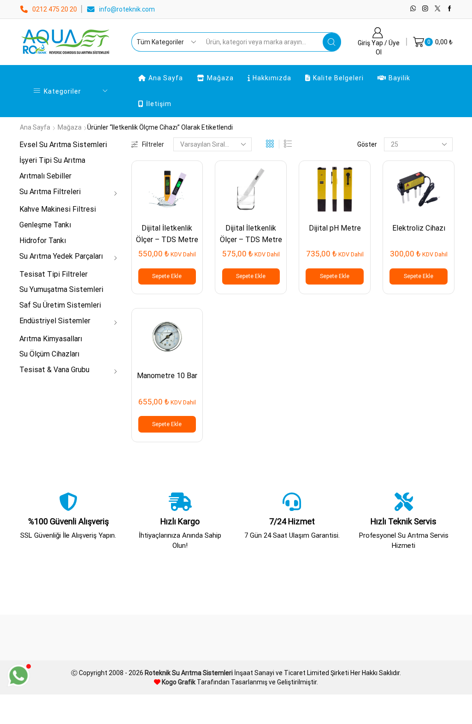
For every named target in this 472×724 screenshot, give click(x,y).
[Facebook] (450, 9)
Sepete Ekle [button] (167, 276)
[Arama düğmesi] (332, 42)
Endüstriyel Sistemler (54, 320)
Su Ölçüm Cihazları (49, 354)
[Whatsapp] (413, 9)
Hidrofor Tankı (42, 240)
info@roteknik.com (127, 9)
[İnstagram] (425, 9)
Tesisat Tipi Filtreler (53, 274)
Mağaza (220, 78)
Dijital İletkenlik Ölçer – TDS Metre (167, 234)
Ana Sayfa (165, 78)
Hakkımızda (272, 78)
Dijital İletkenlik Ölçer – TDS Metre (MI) (251, 240)
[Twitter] (438, 9)
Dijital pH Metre (335, 228)
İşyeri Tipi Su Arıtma (52, 160)
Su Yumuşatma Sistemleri (61, 289)
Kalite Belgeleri (338, 78)
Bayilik (399, 78)
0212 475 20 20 (54, 9)
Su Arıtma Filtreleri (50, 191)
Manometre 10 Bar (167, 375)
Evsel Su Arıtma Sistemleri (63, 144)
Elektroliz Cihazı (418, 228)
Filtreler (153, 144)
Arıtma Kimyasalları (50, 338)
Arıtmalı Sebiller (45, 176)
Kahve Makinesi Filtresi (57, 209)
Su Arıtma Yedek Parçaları (61, 256)
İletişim (158, 103)
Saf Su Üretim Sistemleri (60, 305)
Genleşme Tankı (45, 224)
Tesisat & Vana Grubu (54, 369)
